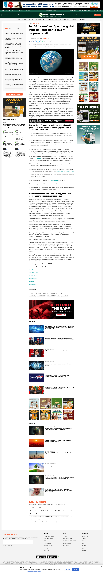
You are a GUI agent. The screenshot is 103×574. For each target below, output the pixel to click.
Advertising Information (49, 545)
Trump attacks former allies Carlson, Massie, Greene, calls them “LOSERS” (13, 75)
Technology (82, 19)
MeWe (83, 547)
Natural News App (67, 541)
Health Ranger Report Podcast (69, 540)
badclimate (38, 44)
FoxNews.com (32, 284)
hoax (37, 46)
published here (54, 563)
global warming (32, 46)
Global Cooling (68, 44)
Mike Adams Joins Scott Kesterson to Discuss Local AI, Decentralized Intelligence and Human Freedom (8, 135)
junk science (42, 46)
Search (100, 10)
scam (53, 46)
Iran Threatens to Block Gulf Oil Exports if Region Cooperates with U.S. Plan (14, 52)
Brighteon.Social (85, 536)
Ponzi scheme (37, 158)
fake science (62, 44)
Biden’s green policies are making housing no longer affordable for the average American (59, 465)
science (56, 46)
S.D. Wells (39, 38)
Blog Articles (66, 545)
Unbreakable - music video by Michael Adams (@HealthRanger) (20, 144)
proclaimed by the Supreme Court (65, 171)
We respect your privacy (7, 545)
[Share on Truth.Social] (46, 41)
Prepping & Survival (65, 19)
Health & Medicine (40, 19)
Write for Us (46, 541)
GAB (83, 548)
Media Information (47, 543)
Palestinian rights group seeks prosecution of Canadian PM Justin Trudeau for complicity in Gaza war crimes (58, 351)
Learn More (67, 569)
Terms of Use (46, 550)
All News (65, 536)
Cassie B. (53, 349)
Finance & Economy (52, 19)
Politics (24, 19)
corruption (56, 44)
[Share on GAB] (42, 41)
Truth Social (84, 541)
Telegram (84, 538)
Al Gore (33, 44)
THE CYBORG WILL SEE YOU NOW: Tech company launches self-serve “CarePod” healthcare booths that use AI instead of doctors (59, 364)
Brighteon (8, 10)
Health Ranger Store (67, 538)
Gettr (83, 543)
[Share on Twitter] (36, 41)
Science (74, 19)
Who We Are (46, 535)
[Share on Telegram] (39, 41)
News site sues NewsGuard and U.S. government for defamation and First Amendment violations (57, 376)
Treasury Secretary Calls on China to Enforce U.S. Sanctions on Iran (13, 80)
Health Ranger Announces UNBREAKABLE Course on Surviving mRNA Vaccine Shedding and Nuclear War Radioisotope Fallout (19, 136)
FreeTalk (84, 545)
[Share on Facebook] (33, 41)
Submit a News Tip (47, 547)
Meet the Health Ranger (49, 536)
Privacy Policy (46, 548)
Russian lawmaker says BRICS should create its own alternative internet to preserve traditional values (59, 388)
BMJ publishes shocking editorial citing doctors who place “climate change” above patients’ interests (58, 429)
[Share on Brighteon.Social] (30, 41)
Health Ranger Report (8, 119)
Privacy (33, 561)
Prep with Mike (14, 10)
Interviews (21, 10)
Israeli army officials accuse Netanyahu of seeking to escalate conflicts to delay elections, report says (14, 33)
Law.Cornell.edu (33, 275)
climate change (49, 44)
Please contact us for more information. (37, 523)
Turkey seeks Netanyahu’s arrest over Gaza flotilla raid (14, 39)
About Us (90, 10)
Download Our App (83, 10)
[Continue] (31, 542)
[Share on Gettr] (49, 41)
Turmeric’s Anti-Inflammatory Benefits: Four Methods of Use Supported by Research (14, 86)
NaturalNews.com (33, 270)
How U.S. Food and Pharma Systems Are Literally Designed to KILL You (14, 70)
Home (3, 10)
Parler (83, 540)
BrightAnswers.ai (73, 10)
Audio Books (27, 10)
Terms (37, 561)
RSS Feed (65, 547)
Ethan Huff (53, 337)
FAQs (94, 10)
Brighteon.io (84, 535)
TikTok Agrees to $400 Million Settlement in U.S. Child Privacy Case (13, 57)
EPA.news (31, 281)
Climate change (35, 23)
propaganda (48, 46)
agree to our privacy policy (34, 571)
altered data (54, 180)
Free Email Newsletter (48, 538)
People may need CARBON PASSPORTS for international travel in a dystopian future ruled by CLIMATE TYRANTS (59, 478)
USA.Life (84, 550)
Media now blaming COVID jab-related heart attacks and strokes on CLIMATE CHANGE (58, 441)
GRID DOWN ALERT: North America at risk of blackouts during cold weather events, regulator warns (59, 453)
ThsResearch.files (33, 278)
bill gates (43, 44)
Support (45, 540)
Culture (31, 19)
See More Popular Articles (14, 94)
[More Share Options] (52, 41)
